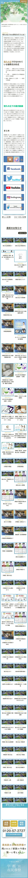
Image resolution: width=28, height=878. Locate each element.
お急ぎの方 (23, 1)
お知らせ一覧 (22, 233)
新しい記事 (6, 217)
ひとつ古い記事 (20, 217)
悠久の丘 (7, 62)
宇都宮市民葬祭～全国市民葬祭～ (14, 866)
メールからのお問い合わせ (14, 834)
